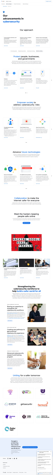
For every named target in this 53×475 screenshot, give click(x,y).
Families (4, 464)
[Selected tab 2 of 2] (26, 142)
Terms (25, 472)
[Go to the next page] (51, 80)
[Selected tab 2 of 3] (26, 92)
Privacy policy (21, 472)
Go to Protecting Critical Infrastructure (30, 447)
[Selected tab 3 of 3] (27, 92)
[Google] (4, 472)
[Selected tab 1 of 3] (25, 92)
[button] (26, 242)
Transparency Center (6, 466)
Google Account (48, 1)
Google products (15, 472)
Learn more (10, 320)
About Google (9, 472)
